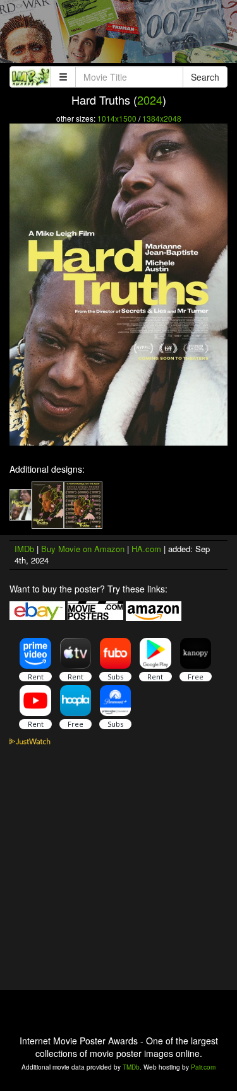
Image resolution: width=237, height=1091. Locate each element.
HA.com (146, 549)
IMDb (24, 549)
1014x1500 (117, 118)
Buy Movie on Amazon (83, 549)
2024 (149, 99)
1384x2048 (161, 118)
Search (205, 77)
